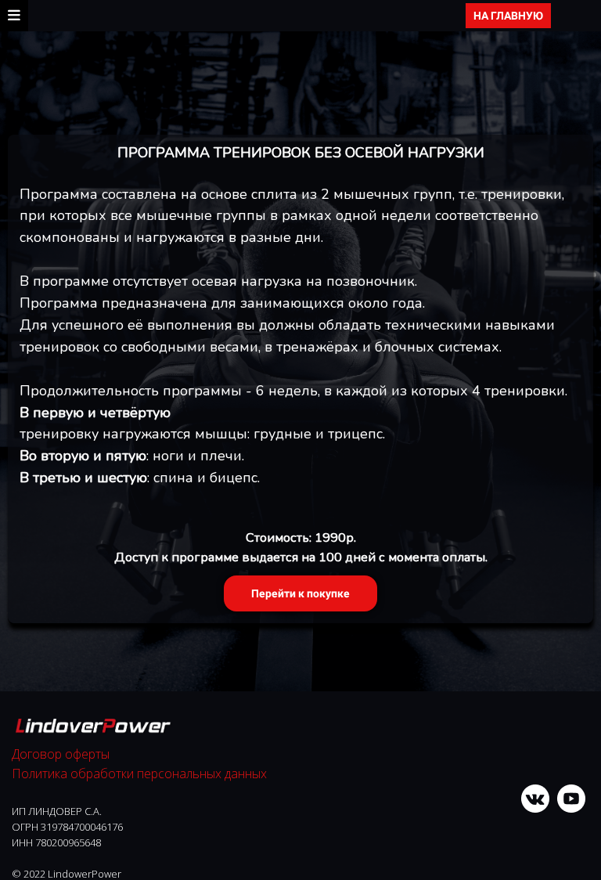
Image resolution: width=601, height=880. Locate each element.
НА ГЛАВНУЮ (508, 15)
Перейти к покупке (300, 593)
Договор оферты (61, 754)
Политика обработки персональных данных (139, 773)
